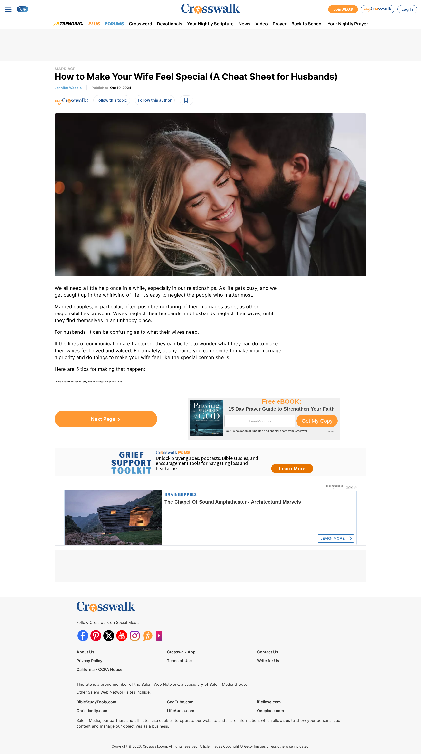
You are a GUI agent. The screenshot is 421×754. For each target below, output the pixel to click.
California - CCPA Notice (99, 669)
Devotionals (169, 23)
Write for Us (268, 660)
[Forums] (147, 635)
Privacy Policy (89, 660)
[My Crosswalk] (377, 9)
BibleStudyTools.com (96, 701)
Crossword (140, 23)
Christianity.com (92, 710)
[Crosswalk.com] (210, 9)
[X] (108, 635)
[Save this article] (186, 100)
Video (261, 23)
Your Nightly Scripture (210, 23)
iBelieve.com (269, 701)
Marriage (65, 68)
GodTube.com (180, 701)
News (244, 23)
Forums (114, 23)
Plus (94, 23)
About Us (85, 651)
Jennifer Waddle (68, 88)
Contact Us (267, 651)
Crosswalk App (181, 651)
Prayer (280, 23)
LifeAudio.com (180, 710)
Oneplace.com (270, 710)
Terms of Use (179, 660)
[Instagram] (134, 635)
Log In (407, 9)
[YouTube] (121, 635)
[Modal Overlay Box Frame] (264, 419)
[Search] (22, 9)
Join (343, 9)
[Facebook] (82, 635)
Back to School (307, 23)
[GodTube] (160, 635)
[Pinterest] (95, 635)
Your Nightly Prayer (347, 23)
